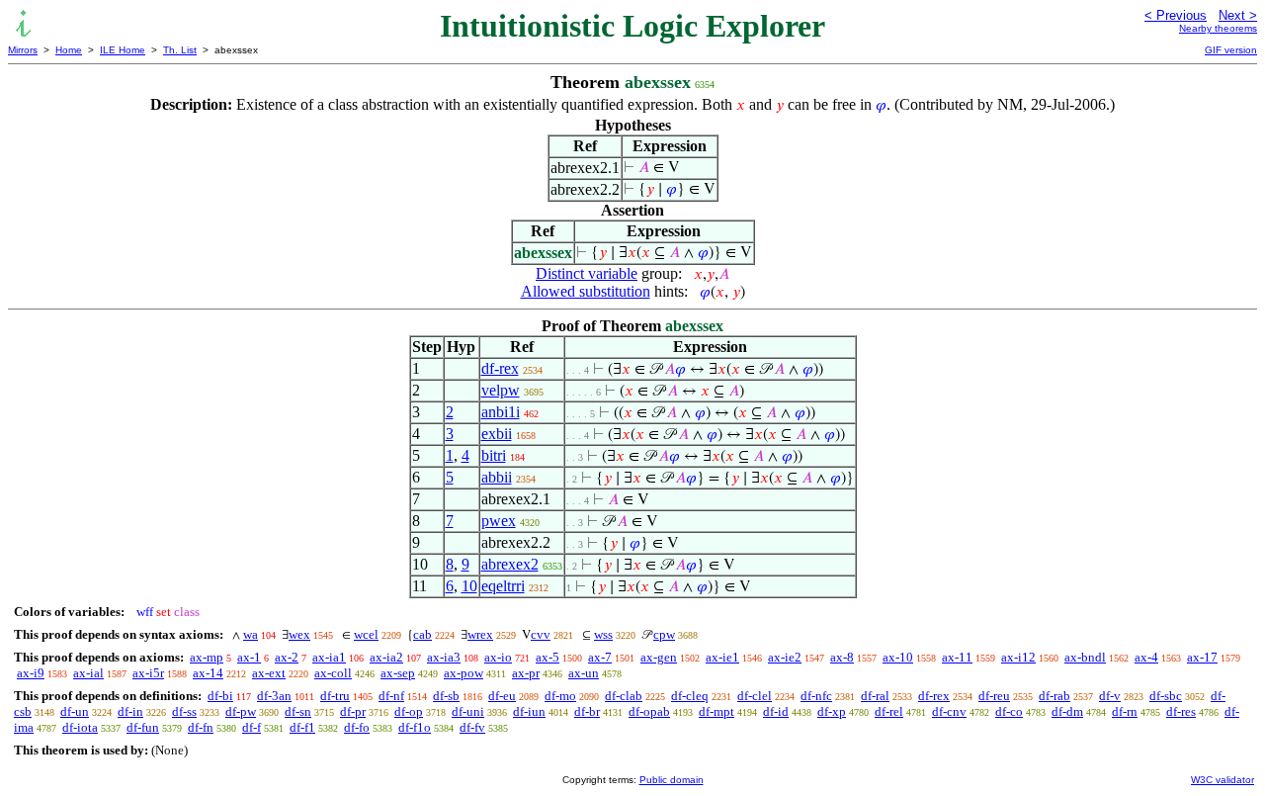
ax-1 (249, 657)
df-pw (240, 711)
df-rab (1054, 695)
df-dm (1067, 711)
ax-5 (547, 657)
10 (469, 585)
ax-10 (898, 657)
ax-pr (526, 672)
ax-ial (88, 672)
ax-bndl (1085, 657)
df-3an (274, 695)
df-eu (502, 695)
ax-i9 (30, 672)
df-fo (357, 727)
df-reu (994, 695)
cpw (664, 634)
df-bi (220, 695)
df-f (251, 727)
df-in (130, 711)
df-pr (353, 711)
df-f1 (302, 727)
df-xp (831, 711)
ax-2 (286, 657)
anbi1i (500, 411)
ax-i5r (148, 672)
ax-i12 (1018, 657)
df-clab (623, 695)
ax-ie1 (722, 657)
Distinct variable (586, 273)
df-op (408, 711)
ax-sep (397, 672)
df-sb (446, 695)
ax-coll (333, 672)
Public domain (671, 779)
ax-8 (842, 657)
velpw (500, 390)
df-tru (335, 695)
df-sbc (1165, 695)
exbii (496, 433)
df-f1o (414, 727)
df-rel (889, 711)
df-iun (529, 711)
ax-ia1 (329, 657)
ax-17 (1202, 657)
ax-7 (600, 657)
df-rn (1125, 711)
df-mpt (716, 711)
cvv (540, 634)
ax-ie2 (784, 657)
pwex (498, 520)
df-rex (500, 368)
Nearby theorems (1218, 28)
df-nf (391, 695)
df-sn (298, 711)
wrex (480, 634)
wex (299, 634)
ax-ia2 (386, 657)
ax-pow (463, 672)
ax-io (498, 657)
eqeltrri (503, 585)
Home (68, 49)
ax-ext (269, 672)
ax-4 (1146, 657)
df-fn (200, 727)
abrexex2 (510, 564)
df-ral (875, 695)
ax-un (583, 672)
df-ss (184, 711)
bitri (493, 455)
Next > (1238, 15)
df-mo (560, 695)
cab (422, 634)
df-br (587, 711)
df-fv (472, 727)
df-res (1181, 711)
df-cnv (949, 711)
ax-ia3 (444, 657)
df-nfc (816, 695)
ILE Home (122, 49)
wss (603, 634)
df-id (776, 711)
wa (250, 634)
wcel (366, 634)
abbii (496, 477)
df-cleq (690, 695)
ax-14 (208, 672)
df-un (74, 711)
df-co (1009, 711)
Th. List (180, 49)
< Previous (1175, 15)
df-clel (754, 695)
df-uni (468, 711)
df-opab (649, 711)
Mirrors (23, 49)
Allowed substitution (585, 291)
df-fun (142, 727)
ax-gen (658, 657)
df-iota (80, 727)
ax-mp (206, 657)
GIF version (1231, 49)
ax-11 (957, 657)
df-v (1110, 695)
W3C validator (1222, 779)
